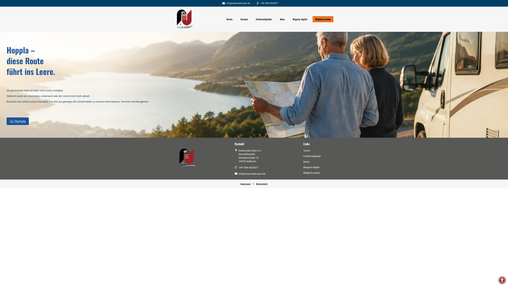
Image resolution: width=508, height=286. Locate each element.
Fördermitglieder (264, 19)
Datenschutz (262, 184)
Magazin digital (300, 19)
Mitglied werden (323, 19)
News (282, 19)
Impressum (245, 184)
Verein (229, 19)
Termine (244, 19)
